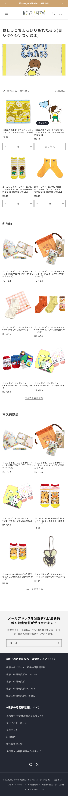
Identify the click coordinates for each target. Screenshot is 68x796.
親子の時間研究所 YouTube (20, 688)
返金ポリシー (13, 729)
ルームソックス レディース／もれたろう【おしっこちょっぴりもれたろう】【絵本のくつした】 (17, 189)
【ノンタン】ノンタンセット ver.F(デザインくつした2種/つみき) (17, 385)
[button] (6, 13)
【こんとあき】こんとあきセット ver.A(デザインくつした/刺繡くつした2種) (49, 329)
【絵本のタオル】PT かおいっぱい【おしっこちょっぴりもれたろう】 (18, 131)
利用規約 (10, 737)
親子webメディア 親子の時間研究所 (26, 667)
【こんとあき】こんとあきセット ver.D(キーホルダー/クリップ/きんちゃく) (49, 274)
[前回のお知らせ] (5, 3)
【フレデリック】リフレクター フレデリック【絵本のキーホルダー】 (50, 575)
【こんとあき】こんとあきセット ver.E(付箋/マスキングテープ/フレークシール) (18, 274)
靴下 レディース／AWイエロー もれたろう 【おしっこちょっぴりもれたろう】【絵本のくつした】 (49, 189)
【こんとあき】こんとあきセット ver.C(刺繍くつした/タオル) (17, 328)
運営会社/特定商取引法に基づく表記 (25, 715)
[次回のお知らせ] (62, 3)
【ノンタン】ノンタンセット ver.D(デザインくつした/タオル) (49, 384)
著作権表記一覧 (14, 744)
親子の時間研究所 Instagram (21, 674)
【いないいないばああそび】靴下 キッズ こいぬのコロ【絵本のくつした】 (17, 576)
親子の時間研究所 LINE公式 (20, 695)
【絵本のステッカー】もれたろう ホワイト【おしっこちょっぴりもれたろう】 (50, 132)
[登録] (58, 643)
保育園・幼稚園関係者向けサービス (24, 751)
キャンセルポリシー (36, 789)
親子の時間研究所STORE (20, 779)
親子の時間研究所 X (16, 681)
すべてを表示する (34, 398)
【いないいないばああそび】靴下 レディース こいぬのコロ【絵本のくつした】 (49, 521)
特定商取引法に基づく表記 (53, 784)
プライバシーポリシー (17, 722)
